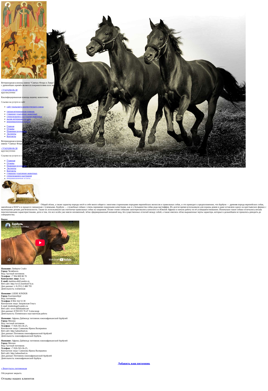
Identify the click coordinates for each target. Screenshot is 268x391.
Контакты (11, 136)
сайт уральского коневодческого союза (25, 107)
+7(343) (9, 90)
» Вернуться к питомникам (14, 368)
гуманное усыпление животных (22, 114)
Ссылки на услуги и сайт (13, 155)
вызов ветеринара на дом (19, 119)
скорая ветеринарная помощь (20, 111)
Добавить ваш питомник (134, 363)
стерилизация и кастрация (19, 176)
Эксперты (11, 134)
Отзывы (10, 129)
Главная (10, 126)
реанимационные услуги (18, 121)
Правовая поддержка (17, 131)
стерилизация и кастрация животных (24, 116)
